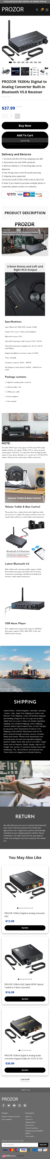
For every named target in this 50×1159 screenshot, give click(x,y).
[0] (42, 10)
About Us (28, 1116)
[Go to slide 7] (27, 908)
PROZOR (20, 1156)
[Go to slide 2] (19, 908)
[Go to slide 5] (24, 908)
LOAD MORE (25, 1079)
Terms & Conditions (31, 1128)
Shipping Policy (30, 1122)
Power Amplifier (7, 1119)
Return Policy (29, 1125)
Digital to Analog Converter (11, 1116)
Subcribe (43, 1145)
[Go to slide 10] (32, 908)
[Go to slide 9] (30, 908)
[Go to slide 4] (22, 908)
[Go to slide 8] (29, 908)
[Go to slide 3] (20, 908)
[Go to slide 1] (17, 908)
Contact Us (29, 1119)
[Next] (44, 40)
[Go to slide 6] (25, 908)
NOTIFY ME (25, 141)
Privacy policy (29, 1136)
